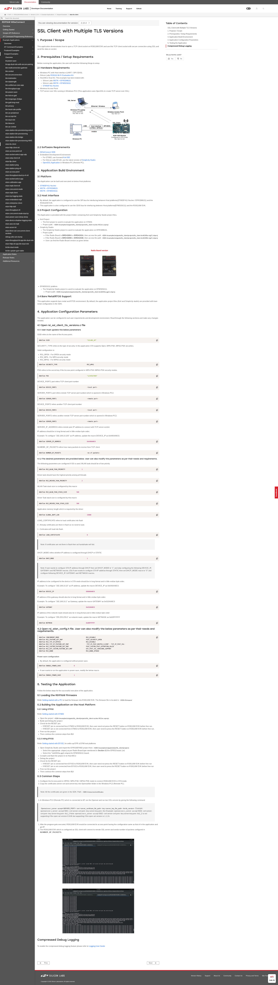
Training (119, 8)
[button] (248, 8)
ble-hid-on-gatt (11, 95)
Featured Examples (11, 50)
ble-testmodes (10, 78)
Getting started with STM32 (53, 714)
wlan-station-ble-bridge (14, 137)
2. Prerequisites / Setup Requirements (182, 34)
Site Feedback (267, 976)
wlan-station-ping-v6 (13, 168)
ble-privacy (9, 106)
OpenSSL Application (51, 163)
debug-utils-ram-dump (13, 237)
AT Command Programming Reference (18, 37)
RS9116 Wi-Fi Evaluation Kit (61, 75)
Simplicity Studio (88, 160)
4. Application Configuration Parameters (183, 40)
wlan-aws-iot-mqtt (12, 224)
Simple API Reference (11, 33)
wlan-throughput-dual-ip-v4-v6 (17, 175)
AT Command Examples (13, 47)
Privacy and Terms (252, 976)
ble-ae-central (10, 127)
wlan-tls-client (10, 144)
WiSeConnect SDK (47, 152)
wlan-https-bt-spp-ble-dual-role (17, 244)
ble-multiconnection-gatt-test (16, 68)
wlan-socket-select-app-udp (16, 154)
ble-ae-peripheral (12, 113)
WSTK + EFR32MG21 (62, 81)
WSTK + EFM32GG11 (62, 83)
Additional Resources (11, 261)
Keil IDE (66, 157)
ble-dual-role (10, 120)
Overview (6, 26)
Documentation (30, 2)
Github (138, 8)
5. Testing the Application (177, 43)
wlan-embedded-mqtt (13, 200)
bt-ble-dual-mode (12, 247)
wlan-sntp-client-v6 (12, 158)
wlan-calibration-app (13, 182)
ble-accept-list (10, 116)
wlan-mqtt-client (11, 193)
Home (109, 8)
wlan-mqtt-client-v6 (12, 186)
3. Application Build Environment (180, 37)
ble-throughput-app (12, 89)
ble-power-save (11, 92)
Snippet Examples (11, 54)
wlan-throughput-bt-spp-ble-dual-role (19, 240)
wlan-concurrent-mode (14, 189)
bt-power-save (10, 61)
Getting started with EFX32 (53, 743)
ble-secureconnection (13, 75)
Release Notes (8, 258)
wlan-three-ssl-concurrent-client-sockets (17, 232)
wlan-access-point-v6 (13, 151)
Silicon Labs (14, 2)
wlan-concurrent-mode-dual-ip (17, 213)
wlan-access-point (12, 172)
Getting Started (8, 30)
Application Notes (10, 254)
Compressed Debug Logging (180, 46)
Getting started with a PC (52, 700)
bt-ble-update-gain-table (14, 251)
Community (45, 2)
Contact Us (238, 976)
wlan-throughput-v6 (12, 210)
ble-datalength (11, 82)
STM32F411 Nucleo (51, 86)
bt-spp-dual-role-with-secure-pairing (19, 64)
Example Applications (11, 40)
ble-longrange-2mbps (13, 99)
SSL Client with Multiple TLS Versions (182, 28)
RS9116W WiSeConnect (13, 22)
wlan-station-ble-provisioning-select (19, 130)
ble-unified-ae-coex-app (14, 85)
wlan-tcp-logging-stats (13, 196)
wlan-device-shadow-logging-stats (18, 220)
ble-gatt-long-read (12, 102)
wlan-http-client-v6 (12, 147)
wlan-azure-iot (10, 227)
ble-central (9, 71)
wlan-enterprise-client (13, 203)
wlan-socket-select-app (14, 179)
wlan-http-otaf (10, 206)
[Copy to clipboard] (157, 340)
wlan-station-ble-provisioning (16, 134)
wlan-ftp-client (10, 161)
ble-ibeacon (10, 123)
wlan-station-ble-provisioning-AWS (18, 141)
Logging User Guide (97, 946)
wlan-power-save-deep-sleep (16, 217)
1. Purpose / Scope (175, 31)
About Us (217, 976)
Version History (196, 976)
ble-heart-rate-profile (13, 109)
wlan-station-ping (12, 165)
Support (129, 8)
